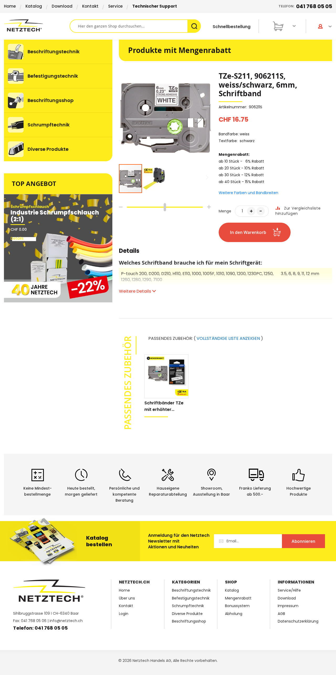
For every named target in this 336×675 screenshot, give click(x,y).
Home (10, 6)
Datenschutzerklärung (298, 621)
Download (62, 6)
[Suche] (194, 26)
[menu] (58, 100)
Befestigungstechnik (190, 598)
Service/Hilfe (289, 590)
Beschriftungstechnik (191, 590)
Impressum (288, 605)
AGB (281, 613)
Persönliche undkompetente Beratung (124, 494)
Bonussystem (237, 605)
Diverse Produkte (187, 613)
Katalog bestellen (99, 541)
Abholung (233, 613)
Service (115, 6)
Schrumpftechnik (188, 605)
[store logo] (37, 25)
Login (123, 613)
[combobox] (135, 26)
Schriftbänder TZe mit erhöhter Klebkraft (163, 406)
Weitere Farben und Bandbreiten (248, 192)
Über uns (127, 598)
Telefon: (305, 6)
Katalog (33, 6)
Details (129, 251)
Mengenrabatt (238, 598)
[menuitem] (58, 52)
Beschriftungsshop (189, 621)
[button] (200, 118)
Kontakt (90, 6)
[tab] (129, 253)
